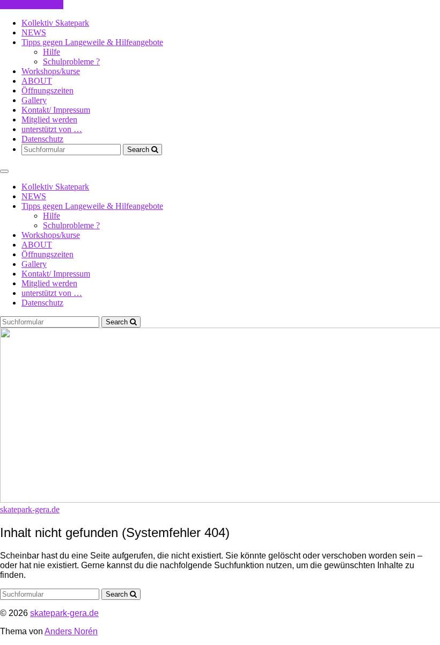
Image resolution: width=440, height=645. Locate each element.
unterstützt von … (51, 129)
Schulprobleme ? (71, 61)
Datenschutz (42, 138)
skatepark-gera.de (64, 613)
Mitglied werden (49, 119)
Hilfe (51, 51)
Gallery (34, 100)
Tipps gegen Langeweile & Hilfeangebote (92, 42)
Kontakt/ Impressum (55, 109)
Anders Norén (71, 631)
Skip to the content (31, 4)
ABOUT (36, 80)
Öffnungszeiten (47, 90)
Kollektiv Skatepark (55, 22)
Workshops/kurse (50, 71)
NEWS (33, 32)
